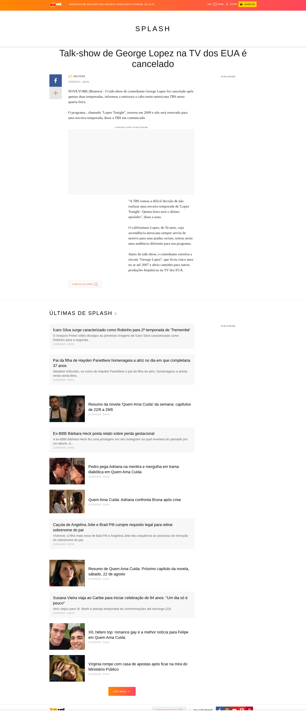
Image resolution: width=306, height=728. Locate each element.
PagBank (138, 4)
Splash (157, 14)
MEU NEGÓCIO (107, 4)
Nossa (216, 14)
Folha (135, 14)
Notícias (90, 14)
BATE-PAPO (93, 4)
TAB (223, 14)
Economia (124, 14)
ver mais (119, 691)
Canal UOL (205, 14)
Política (101, 14)
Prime (229, 14)
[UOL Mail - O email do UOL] (218, 4)
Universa (168, 14)
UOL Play (149, 4)
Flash (67, 14)
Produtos (56, 14)
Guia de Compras (252, 14)
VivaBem (179, 14)
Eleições (77, 14)
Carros (112, 14)
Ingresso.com (77, 4)
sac (209, 4)
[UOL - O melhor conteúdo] (55, 4)
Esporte (146, 14)
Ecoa (194, 14)
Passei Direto (124, 4)
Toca (236, 14)
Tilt (188, 14)
